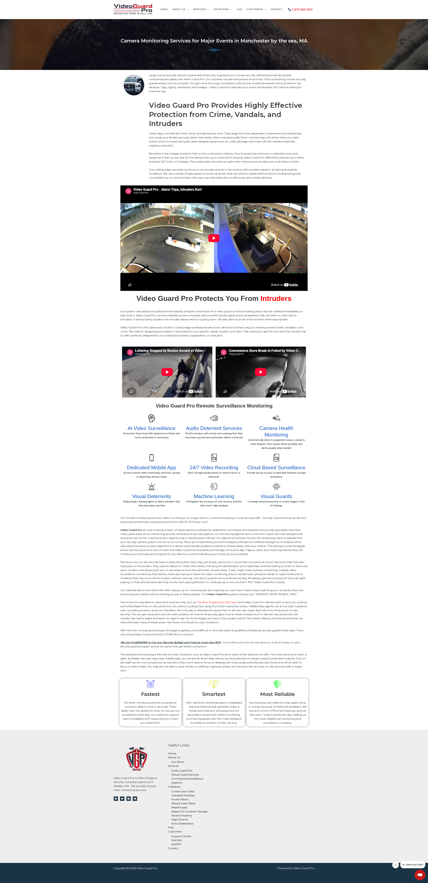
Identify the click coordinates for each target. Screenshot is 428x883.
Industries (221, 9)
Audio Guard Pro (181, 770)
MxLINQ (176, 840)
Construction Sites (182, 791)
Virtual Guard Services (185, 774)
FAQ (239, 9)
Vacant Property (181, 815)
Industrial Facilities (182, 795)
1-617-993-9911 (302, 9)
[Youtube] (135, 798)
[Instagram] (128, 798)
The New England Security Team (217, 602)
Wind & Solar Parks (183, 803)
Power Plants (179, 799)
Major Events (179, 819)
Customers (255, 9)
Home (164, 9)
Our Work (177, 762)
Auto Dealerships (182, 823)
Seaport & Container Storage (189, 811)
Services (199, 9)
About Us (178, 9)
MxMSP (176, 844)
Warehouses (179, 807)
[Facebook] (116, 798)
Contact (277, 9)
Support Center (181, 836)
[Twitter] (122, 798)
